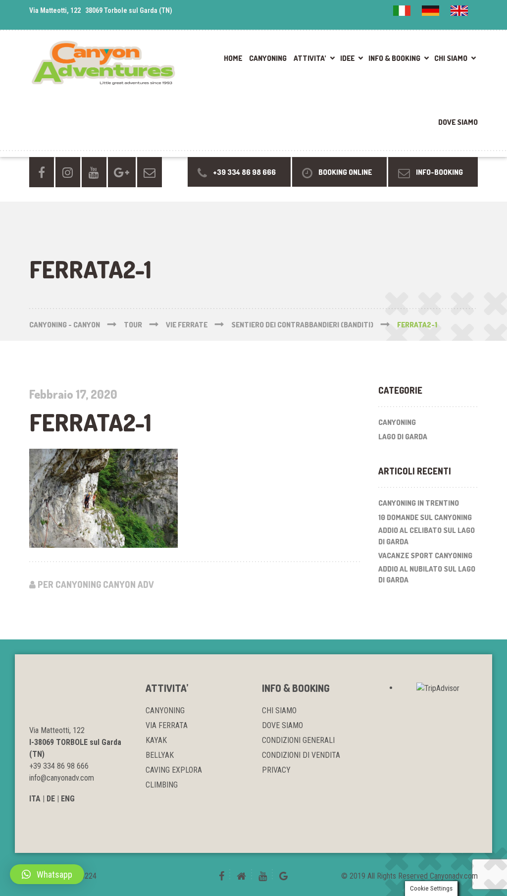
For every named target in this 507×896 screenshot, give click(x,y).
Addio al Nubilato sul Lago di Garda (426, 574)
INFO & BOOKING (394, 58)
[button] (47, 874)
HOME (233, 58)
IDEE (347, 58)
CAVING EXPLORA (174, 770)
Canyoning (397, 422)
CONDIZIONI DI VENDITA (301, 755)
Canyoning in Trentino (418, 503)
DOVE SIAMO (458, 122)
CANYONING (268, 58)
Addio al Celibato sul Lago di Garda (426, 536)
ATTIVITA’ (310, 58)
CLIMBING (162, 785)
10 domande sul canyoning (425, 517)
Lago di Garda (402, 436)
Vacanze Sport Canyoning (425, 555)
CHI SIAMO (450, 58)
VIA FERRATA (167, 725)
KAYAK (156, 740)
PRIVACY (276, 770)
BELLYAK (160, 755)
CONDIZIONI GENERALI (298, 740)
